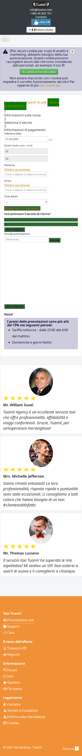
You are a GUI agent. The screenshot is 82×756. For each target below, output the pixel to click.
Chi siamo (14, 688)
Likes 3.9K (45, 21)
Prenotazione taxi (20, 620)
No (6, 224)
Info (9, 676)
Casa (10, 632)
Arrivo (7, 180)
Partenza (9, 165)
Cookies (12, 723)
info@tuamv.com (41, 10)
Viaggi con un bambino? (22, 208)
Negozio (13, 654)
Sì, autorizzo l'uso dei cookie (39, 72)
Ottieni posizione (17, 169)
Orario (18, 145)
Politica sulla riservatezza (25, 717)
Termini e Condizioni (22, 710)
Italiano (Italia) (44, 29)
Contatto (41, 17)
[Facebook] (36, 21)
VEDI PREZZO (14, 229)
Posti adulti (11, 196)
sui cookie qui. (50, 85)
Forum (11, 670)
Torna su (68, 749)
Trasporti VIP (16, 648)
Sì (5, 220)
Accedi (42, 102)
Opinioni (13, 682)
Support (13, 626)
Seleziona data (12, 133)
